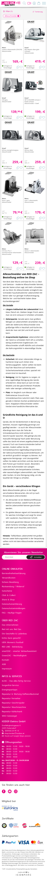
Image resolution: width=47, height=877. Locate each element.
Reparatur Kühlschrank (12, 711)
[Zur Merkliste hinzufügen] (21, 67)
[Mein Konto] (34, 3)
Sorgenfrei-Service (10, 685)
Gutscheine (7, 591)
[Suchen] (24, 3)
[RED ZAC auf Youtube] (10, 792)
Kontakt (5, 660)
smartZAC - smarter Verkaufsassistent (19, 651)
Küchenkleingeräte (11, 301)
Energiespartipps (9, 689)
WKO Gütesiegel (9, 716)
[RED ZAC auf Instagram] (16, 792)
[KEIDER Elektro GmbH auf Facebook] (4, 792)
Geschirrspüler (9, 436)
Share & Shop (8, 599)
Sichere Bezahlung (10, 582)
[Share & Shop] (29, 3)
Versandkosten (8, 577)
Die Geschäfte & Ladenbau (14, 633)
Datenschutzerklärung (12, 604)
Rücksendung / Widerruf (13, 586)
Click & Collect (9, 595)
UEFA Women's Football (12, 642)
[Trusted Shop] (4, 827)
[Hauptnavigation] (44, 3)
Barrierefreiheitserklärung (13, 573)
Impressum (7, 668)
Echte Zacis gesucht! (11, 638)
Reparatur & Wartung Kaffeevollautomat (20, 694)
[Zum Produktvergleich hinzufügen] (18, 67)
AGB (4, 664)
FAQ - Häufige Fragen (12, 612)
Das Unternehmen (10, 625)
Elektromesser (12, 395)
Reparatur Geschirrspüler (13, 702)
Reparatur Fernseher (11, 698)
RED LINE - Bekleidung (12, 646)
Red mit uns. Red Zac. (12, 629)
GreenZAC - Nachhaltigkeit (14, 655)
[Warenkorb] (38, 3)
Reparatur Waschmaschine (14, 707)
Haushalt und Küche (30, 327)
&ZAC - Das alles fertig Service (16, 681)
